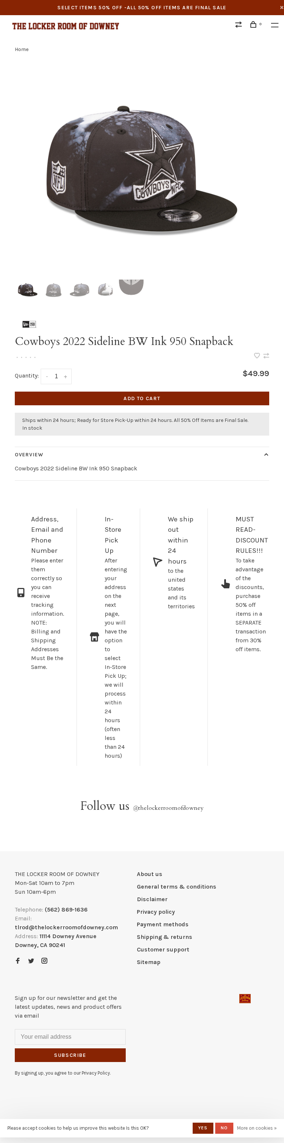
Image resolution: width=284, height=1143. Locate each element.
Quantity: (27, 375)
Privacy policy (156, 911)
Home (21, 49)
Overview (29, 455)
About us (149, 873)
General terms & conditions (176, 886)
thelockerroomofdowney (168, 808)
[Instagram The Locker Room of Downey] (44, 961)
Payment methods (163, 924)
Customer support (163, 949)
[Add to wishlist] (257, 356)
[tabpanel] (142, 169)
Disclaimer (152, 899)
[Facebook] (18, 961)
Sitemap (148, 962)
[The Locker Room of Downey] (245, 998)
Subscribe (70, 1055)
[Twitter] (31, 961)
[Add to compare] (266, 356)
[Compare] (239, 26)
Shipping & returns (164, 936)
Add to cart (142, 398)
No (224, 1127)
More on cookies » (257, 1128)
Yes (203, 1127)
